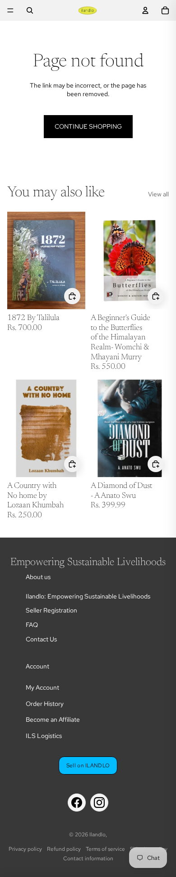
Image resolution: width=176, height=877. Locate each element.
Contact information (88, 858)
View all (158, 194)
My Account (42, 687)
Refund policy (64, 849)
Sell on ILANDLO (88, 765)
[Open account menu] (145, 10)
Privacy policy (25, 849)
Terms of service (105, 849)
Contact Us (41, 639)
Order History (45, 704)
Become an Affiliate (53, 719)
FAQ (32, 625)
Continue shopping (88, 126)
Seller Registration (51, 610)
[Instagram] (99, 802)
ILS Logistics (44, 736)
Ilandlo (97, 834)
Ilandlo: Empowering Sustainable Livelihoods (88, 596)
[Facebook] (77, 802)
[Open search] (30, 10)
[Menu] (10, 10)
